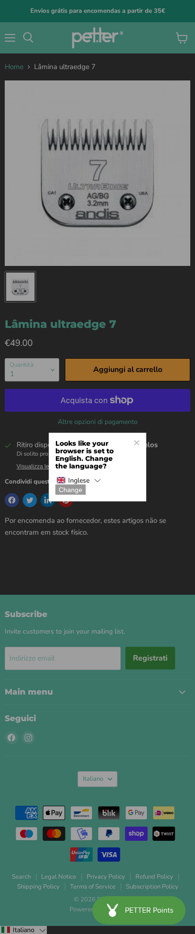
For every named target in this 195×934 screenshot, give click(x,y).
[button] (78, 480)
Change (70, 489)
